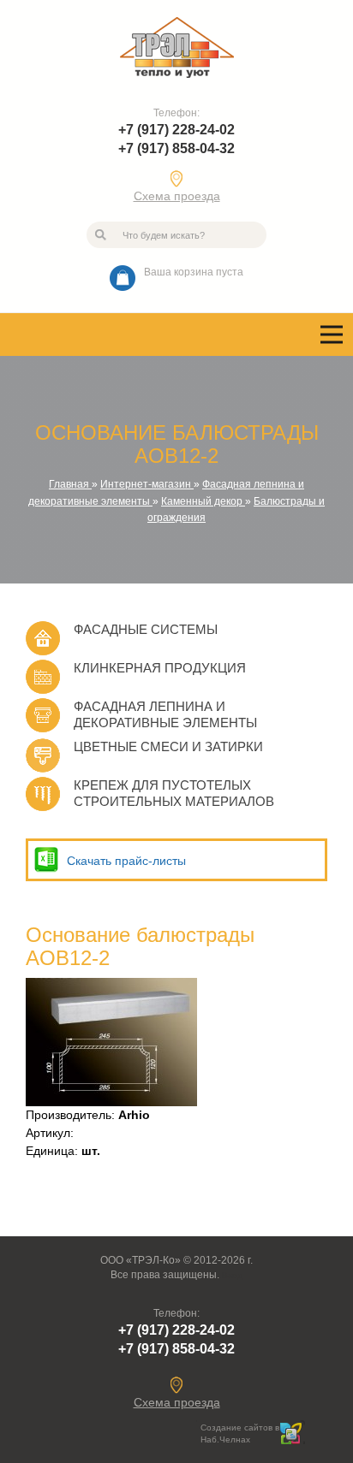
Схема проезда (177, 196)
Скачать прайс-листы (126, 861)
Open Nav (331, 334)
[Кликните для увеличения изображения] (111, 1042)
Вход (232, 1275)
